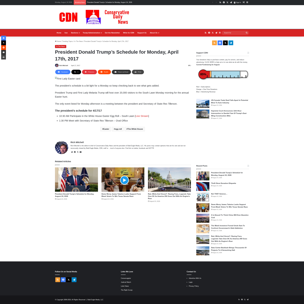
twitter (136, 148)
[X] (77, 152)
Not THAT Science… (219, 194)
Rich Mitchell (63, 65)
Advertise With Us (195, 278)
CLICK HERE (209, 62)
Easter (106, 129)
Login (190, 282)
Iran (66, 33)
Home (59, 33)
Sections (74, 33)
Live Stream (142, 116)
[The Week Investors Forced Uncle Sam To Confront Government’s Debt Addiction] (202, 228)
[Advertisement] (222, 142)
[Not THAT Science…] (202, 197)
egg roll (118, 129)
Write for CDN (128, 33)
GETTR (151, 148)
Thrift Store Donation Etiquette (223, 183)
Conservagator (126, 278)
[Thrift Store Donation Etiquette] (202, 186)
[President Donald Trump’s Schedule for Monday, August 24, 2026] (76, 179)
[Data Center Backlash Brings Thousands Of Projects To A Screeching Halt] (202, 250)
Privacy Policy (194, 286)
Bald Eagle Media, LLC (95, 300)
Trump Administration (91, 33)
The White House (135, 129)
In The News (78, 41)
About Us (153, 33)
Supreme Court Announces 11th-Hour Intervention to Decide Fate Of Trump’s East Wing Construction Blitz (229, 113)
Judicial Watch (126, 282)
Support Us (142, 33)
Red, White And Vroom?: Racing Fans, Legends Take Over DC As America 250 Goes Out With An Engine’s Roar (169, 196)
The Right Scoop (126, 290)
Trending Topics (67, 41)
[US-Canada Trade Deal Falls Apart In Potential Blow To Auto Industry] (202, 103)
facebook (142, 148)
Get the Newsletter (112, 33)
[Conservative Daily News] (95, 17)
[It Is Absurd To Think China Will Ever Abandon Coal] (202, 218)
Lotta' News (125, 286)
